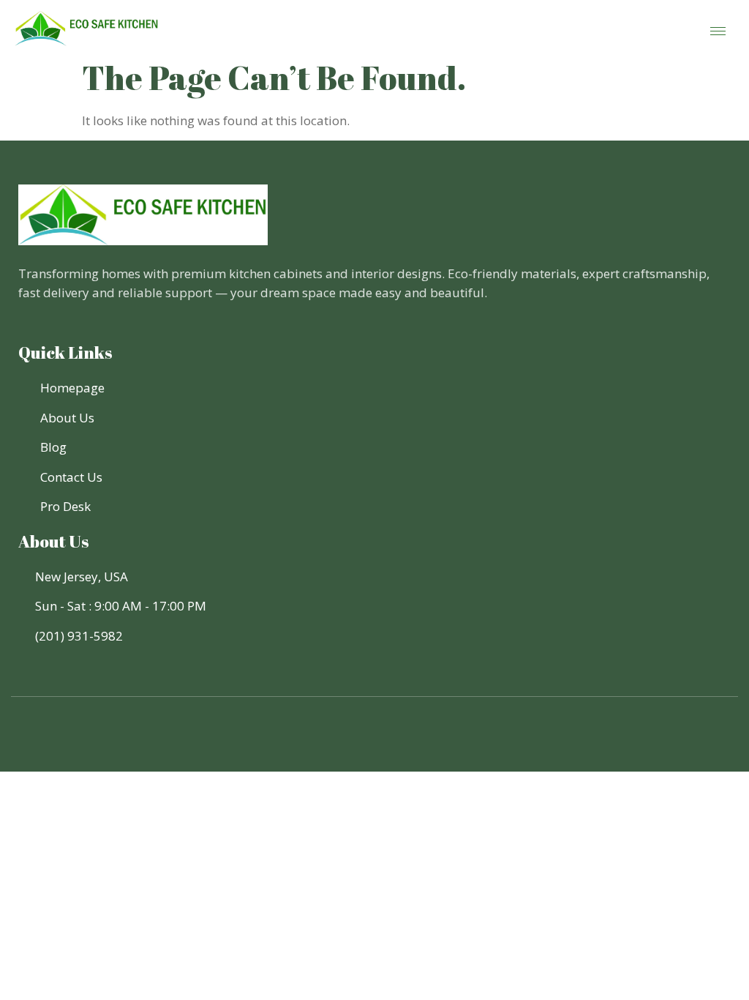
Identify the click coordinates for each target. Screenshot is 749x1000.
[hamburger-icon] (717, 31)
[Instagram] (401, 742)
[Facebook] (348, 742)
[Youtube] (374, 742)
